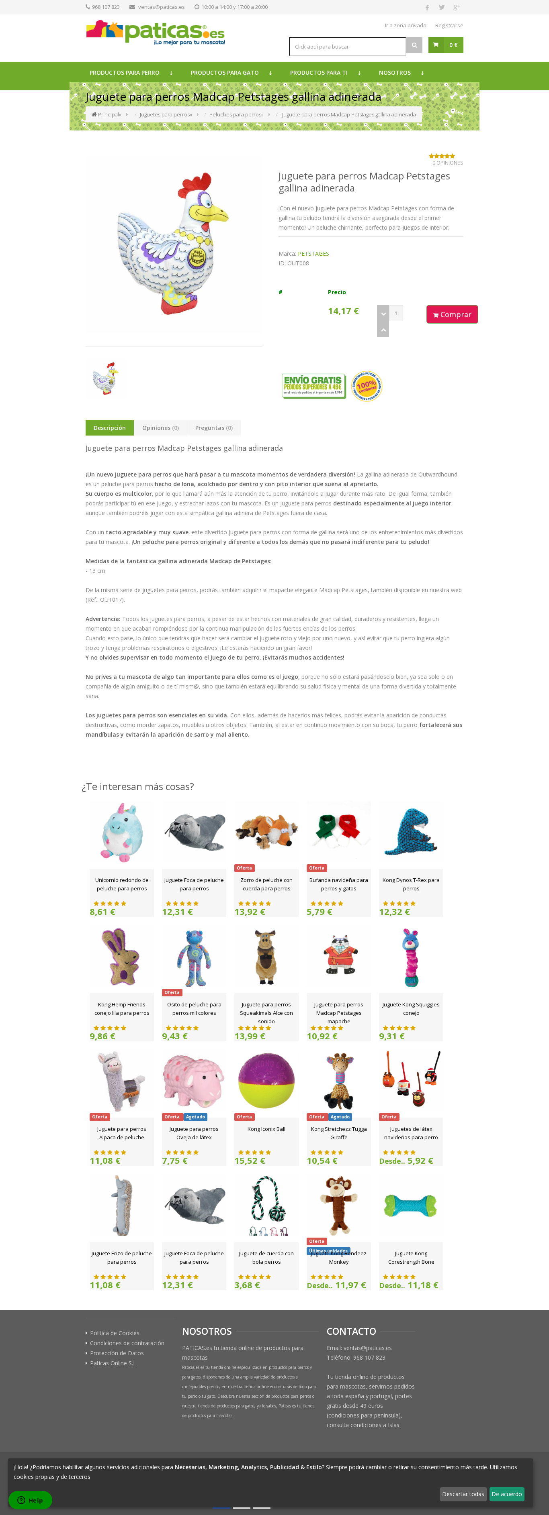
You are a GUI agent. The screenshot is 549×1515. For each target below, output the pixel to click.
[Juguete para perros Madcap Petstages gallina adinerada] (106, 378)
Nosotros (395, 72)
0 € (453, 45)
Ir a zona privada (405, 25)
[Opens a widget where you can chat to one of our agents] (30, 1501)
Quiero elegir (30, 1494)
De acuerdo (507, 1494)
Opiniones (160, 428)
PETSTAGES (313, 253)
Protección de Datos (117, 1353)
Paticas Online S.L (113, 1363)
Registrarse (449, 25)
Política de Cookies (114, 1333)
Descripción (110, 428)
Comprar (454, 314)
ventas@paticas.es (161, 6)
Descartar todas (463, 1494)
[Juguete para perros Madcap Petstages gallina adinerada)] (174, 245)
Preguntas (214, 428)
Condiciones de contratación (127, 1343)
